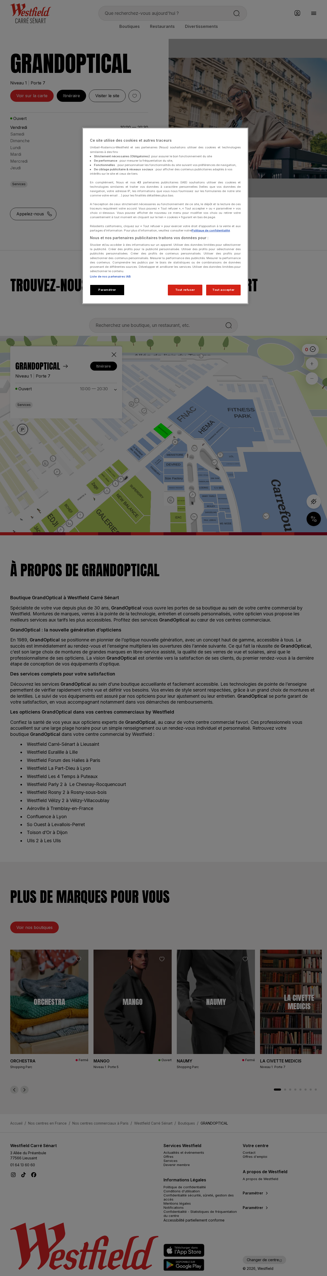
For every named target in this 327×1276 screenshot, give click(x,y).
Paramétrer (107, 290)
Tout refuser (185, 290)
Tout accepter (223, 290)
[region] (165, 216)
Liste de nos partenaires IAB (110, 276)
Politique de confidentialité (211, 230)
